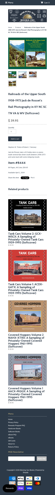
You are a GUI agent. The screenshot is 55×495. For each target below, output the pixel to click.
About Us (11, 444)
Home (10, 419)
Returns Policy (13, 447)
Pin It (32, 178)
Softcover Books (14, 432)
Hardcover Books (14, 429)
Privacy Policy (13, 422)
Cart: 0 (47, 2)
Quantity (11, 128)
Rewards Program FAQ (16, 425)
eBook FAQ (12, 435)
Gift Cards (11, 441)
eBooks (11, 438)
